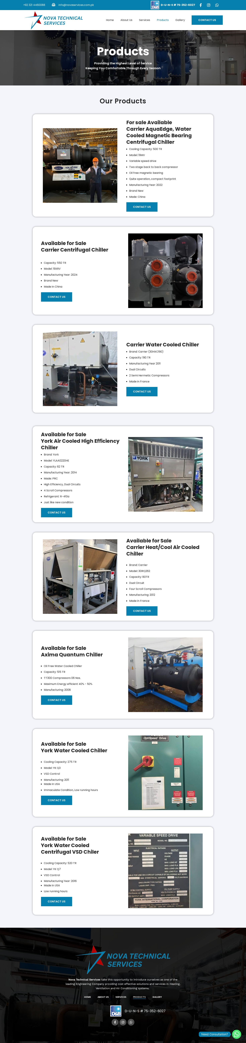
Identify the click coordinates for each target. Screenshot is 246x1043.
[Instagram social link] (210, 5)
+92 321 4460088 (34, 5)
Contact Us (207, 20)
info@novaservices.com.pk (76, 5)
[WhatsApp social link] (218, 5)
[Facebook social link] (202, 5)
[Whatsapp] (236, 1034)
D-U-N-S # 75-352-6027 (145, 1011)
